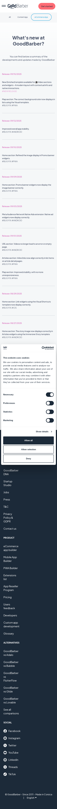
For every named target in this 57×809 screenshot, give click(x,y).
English (30, 797)
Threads (13, 767)
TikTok (12, 774)
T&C (5, 506)
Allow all (28, 440)
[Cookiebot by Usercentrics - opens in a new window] (42, 348)
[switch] (50, 403)
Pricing (7, 597)
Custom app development (11, 624)
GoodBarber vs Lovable (10, 700)
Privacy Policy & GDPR (8, 517)
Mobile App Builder (10, 559)
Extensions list (9, 577)
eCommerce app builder (10, 548)
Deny (28, 458)
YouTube (13, 752)
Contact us (9, 528)
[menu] (4, 6)
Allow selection (28, 449)
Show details (42, 431)
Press (6, 499)
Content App (22, 17)
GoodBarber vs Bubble (10, 663)
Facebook (14, 730)
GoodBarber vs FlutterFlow (10, 676)
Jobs (6, 492)
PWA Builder (10, 568)
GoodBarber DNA (10, 472)
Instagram (14, 738)
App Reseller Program (10, 588)
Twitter (12, 745)
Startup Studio (7, 483)
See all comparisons (11, 711)
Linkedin (13, 759)
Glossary (8, 633)
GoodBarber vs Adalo (10, 652)
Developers (10, 615)
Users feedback (9, 606)
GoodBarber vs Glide (10, 689)
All (10, 17)
